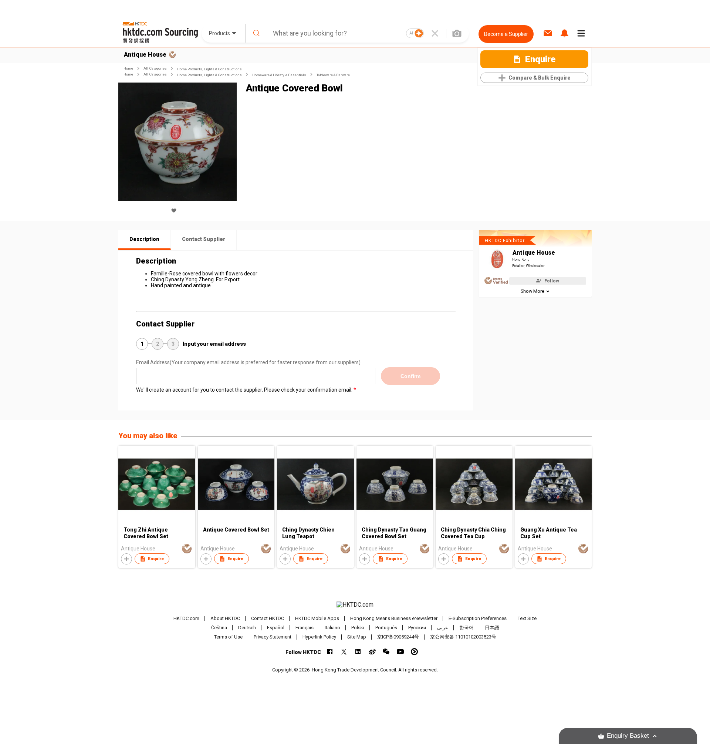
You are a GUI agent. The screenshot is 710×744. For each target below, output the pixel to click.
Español (275, 627)
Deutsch (247, 627)
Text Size (527, 618)
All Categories (155, 68)
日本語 (492, 627)
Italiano (332, 627)
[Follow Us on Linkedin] (358, 651)
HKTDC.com (186, 618)
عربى (442, 627)
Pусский (417, 627)
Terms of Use (228, 637)
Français (304, 627)
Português (386, 627)
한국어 (466, 627)
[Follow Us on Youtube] (400, 651)
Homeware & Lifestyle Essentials (279, 75)
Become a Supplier (506, 34)
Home (128, 68)
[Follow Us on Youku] (414, 651)
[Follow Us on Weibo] (372, 651)
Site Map (356, 637)
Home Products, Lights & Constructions (209, 69)
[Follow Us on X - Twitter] (344, 651)
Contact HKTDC (267, 618)
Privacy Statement (272, 637)
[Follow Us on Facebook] (330, 651)
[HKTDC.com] (355, 604)
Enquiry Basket (628, 735)
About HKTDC (225, 618)
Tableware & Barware (333, 75)
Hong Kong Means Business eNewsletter (393, 618)
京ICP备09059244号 (398, 637)
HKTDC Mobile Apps (317, 618)
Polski (357, 627)
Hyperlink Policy (319, 637)
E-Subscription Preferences (478, 618)
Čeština (219, 627)
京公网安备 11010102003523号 (463, 637)
